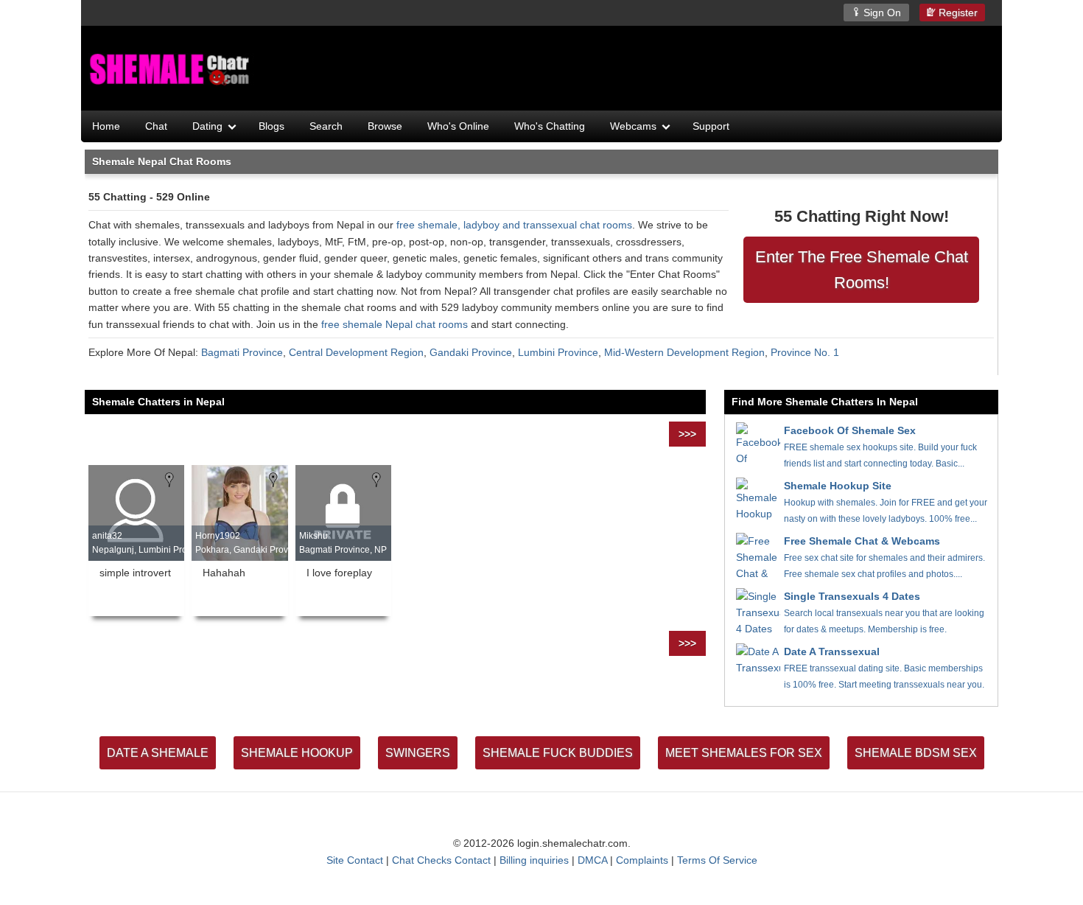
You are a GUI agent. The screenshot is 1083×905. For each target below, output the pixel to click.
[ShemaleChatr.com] (171, 70)
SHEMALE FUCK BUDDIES (558, 753)
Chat (156, 126)
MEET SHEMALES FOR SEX (743, 753)
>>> (687, 434)
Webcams (633, 126)
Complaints (642, 860)
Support (711, 126)
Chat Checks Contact (441, 860)
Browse (385, 126)
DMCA (592, 860)
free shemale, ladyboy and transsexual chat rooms (514, 225)
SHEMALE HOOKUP (297, 753)
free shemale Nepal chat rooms (394, 324)
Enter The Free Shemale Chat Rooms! (861, 270)
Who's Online (458, 126)
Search (326, 126)
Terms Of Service (717, 860)
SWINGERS (417, 753)
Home (106, 126)
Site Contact (354, 860)
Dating (207, 126)
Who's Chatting (549, 126)
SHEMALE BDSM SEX (916, 753)
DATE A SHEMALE (157, 753)
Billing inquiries (534, 860)
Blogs (271, 126)
